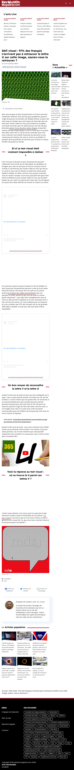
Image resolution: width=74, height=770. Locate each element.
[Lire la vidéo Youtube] (25, 453)
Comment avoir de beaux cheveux (36, 722)
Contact (5, 730)
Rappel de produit (30, 753)
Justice (27, 743)
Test (5, 581)
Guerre (60, 736)
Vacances (34, 757)
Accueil (4, 691)
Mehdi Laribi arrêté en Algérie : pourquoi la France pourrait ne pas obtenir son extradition (65, 88)
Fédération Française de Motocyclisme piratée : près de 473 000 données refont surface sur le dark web (40, 648)
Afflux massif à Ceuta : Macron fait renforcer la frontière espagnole (66, 143)
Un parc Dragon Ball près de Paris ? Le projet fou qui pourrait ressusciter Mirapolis (56, 144)
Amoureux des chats (31, 715)
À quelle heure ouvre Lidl (48, 757)
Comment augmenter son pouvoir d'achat (38, 719)
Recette (42, 753)
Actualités (7, 579)
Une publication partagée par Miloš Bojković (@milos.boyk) (25, 377)
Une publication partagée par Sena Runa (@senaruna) (25, 250)
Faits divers (53, 729)
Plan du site (6, 718)
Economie (28, 729)
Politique (28, 746)
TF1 (26, 757)
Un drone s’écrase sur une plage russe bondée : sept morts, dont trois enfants (55, 86)
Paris (52, 743)
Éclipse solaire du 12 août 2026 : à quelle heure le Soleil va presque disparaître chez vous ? (8, 672)
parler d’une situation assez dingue (23, 128)
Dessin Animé (64, 726)
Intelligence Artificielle (40, 740)
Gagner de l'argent (48, 736)
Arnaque (44, 715)
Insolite (27, 740)
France (36, 736)
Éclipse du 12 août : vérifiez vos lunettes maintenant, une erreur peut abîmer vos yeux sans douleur (24, 673)
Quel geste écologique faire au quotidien (47, 746)
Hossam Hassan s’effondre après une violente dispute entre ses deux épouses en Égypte (26, 30)
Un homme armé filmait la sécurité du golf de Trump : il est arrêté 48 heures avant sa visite (56, 116)
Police (68, 743)
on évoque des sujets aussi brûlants (21, 293)
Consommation (30, 726)
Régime (51, 753)
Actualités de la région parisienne (35, 712)
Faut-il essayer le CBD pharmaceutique (37, 733)
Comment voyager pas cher (59, 722)
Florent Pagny (57, 733)
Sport (67, 753)
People (60, 743)
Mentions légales (8, 724)
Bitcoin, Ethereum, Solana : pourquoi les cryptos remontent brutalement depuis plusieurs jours (10, 31)
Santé (59, 753)
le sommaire (13, 108)
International (55, 740)
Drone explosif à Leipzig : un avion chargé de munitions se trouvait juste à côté (40, 672)
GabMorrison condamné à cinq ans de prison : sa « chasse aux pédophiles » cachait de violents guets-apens (66, 117)
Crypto (41, 726)
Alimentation (53, 712)
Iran (64, 740)
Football (27, 736)
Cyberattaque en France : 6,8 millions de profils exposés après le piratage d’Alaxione (44, 28)
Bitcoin (53, 715)
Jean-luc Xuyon (38, 602)
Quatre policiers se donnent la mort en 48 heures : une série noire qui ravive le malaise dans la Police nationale (60, 31)
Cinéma (61, 715)
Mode (45, 743)
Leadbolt (5, 767)
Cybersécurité (51, 726)
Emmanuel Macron (40, 729)
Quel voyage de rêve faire (52, 750)
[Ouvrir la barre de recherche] (66, 3)
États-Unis (63, 757)
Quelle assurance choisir (32, 750)
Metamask (37, 743)
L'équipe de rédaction (10, 712)
